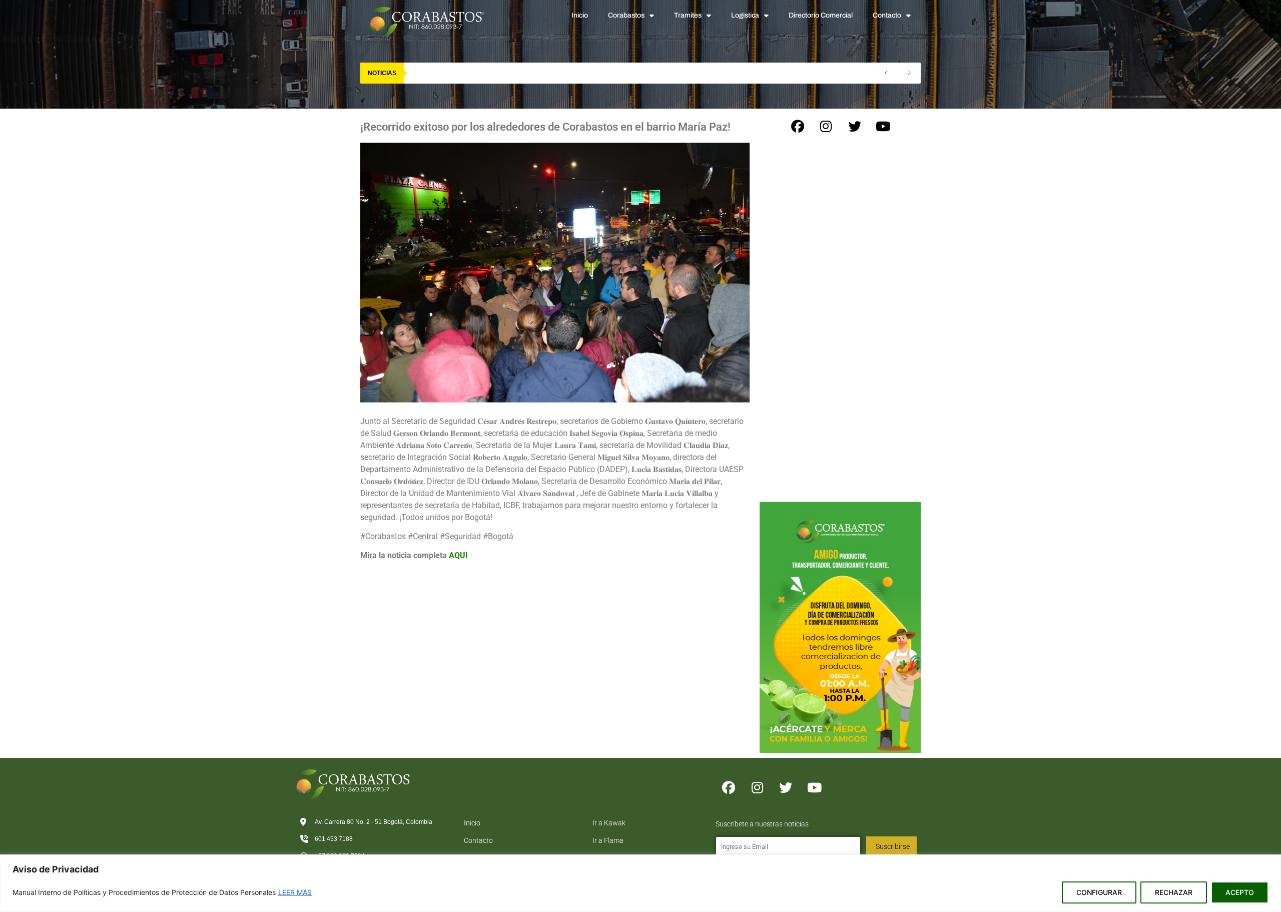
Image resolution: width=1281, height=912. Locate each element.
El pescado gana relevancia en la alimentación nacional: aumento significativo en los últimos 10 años (569, 73)
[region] (640, 883)
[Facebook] (798, 127)
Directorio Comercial (821, 15)
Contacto (887, 15)
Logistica (745, 15)
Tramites (688, 15)
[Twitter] (855, 127)
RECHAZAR (1173, 892)
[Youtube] (883, 127)
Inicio (579, 15)
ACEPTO (1239, 892)
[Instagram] (826, 127)
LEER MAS (295, 892)
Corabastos (626, 15)
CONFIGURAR (1099, 892)
